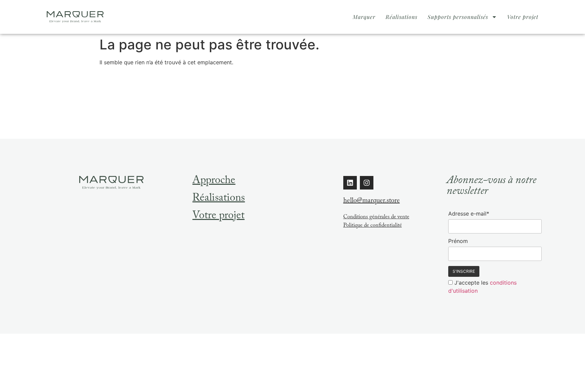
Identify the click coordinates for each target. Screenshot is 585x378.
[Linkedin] (350, 183)
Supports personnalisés (458, 16)
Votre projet (522, 16)
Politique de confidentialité (372, 225)
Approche (213, 181)
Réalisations (401, 16)
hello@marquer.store (371, 201)
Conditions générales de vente (376, 217)
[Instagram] (366, 183)
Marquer (364, 16)
